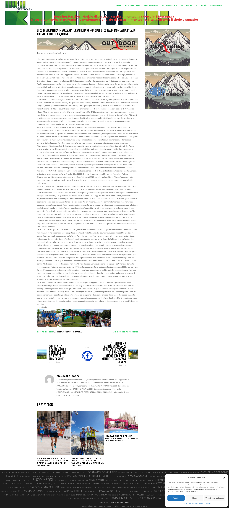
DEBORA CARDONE (138, 476)
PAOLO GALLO (123, 491)
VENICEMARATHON (89, 499)
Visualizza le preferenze (215, 498)
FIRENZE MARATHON (130, 480)
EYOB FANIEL (72, 480)
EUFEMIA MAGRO (60, 480)
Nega (194, 498)
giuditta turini (55, 484)
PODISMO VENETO (146, 491)
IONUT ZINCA (99, 483)
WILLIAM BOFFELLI (104, 499)
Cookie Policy (186, 503)
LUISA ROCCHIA (34, 487)
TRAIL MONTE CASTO (68, 495)
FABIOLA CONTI (96, 480)
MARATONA (51, 487)
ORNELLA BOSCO (91, 491)
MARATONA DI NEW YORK (70, 487)
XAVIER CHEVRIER (125, 498)
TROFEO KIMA (81, 495)
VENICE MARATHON (75, 499)
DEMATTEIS (151, 476)
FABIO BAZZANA (83, 480)
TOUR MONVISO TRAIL (53, 495)
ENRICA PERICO (11, 480)
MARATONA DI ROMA (90, 487)
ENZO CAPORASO (24, 480)
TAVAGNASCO (19, 495)
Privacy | (120, 502)
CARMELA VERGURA (190, 472)
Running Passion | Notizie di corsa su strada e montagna (97, 16)
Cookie (126, 502)
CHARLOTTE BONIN (38, 476)
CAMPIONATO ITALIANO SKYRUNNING (165, 473)
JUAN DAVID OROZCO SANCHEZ (138, 483)
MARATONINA (123, 487)
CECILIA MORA (9, 475)
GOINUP (78, 484)
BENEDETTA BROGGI (79, 473)
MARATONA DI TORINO (109, 487)
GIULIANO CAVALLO (67, 484)
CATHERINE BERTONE (214, 472)
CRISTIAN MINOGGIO (78, 475)
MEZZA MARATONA (30, 490)
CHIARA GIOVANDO (55, 476)
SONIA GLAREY (8, 495)
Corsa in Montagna (157, 16)
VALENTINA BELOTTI (146, 495)
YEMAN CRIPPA (150, 498)
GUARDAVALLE (87, 484)
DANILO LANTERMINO (119, 476)
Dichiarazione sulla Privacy (201, 503)
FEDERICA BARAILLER (113, 480)
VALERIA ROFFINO (163, 495)
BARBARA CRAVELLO (62, 473)
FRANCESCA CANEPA (147, 480)
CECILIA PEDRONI (25, 476)
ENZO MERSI (42, 479)
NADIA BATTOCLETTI (73, 491)
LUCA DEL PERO (20, 487)
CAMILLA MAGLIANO (140, 472)
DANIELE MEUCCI (102, 476)
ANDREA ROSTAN (34, 473)
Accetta (176, 498)
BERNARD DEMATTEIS (102, 472)
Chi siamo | (104, 502)
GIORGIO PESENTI (31, 484)
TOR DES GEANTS (35, 494)
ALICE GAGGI (7, 472)
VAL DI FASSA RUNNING (127, 495)
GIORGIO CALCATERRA (13, 483)
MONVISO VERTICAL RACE (53, 491)
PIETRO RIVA (134, 491)
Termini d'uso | (113, 502)
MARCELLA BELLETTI (137, 487)
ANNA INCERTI (47, 473)
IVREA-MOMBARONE (113, 484)
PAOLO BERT (108, 490)
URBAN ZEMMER (113, 495)
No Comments (121, 332)
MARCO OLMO (151, 487)
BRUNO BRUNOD (123, 473)
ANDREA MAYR (21, 473)
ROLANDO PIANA (161, 491)
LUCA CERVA (9, 487)
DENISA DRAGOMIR (162, 476)
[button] (224, 478)
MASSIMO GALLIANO (9, 491)
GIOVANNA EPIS (44, 484)
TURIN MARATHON (97, 494)
